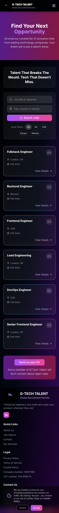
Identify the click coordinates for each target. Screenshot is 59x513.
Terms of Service (12, 462)
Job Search (9, 434)
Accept (36, 508)
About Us (8, 430)
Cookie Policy (10, 467)
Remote (35, 133)
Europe (23, 133)
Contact (7, 439)
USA (44, 127)
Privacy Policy (11, 458)
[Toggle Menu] (54, 6)
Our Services (10, 444)
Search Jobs (31, 117)
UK (36, 127)
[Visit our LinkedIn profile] (6, 415)
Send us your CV (29, 362)
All (28, 127)
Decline (22, 508)
